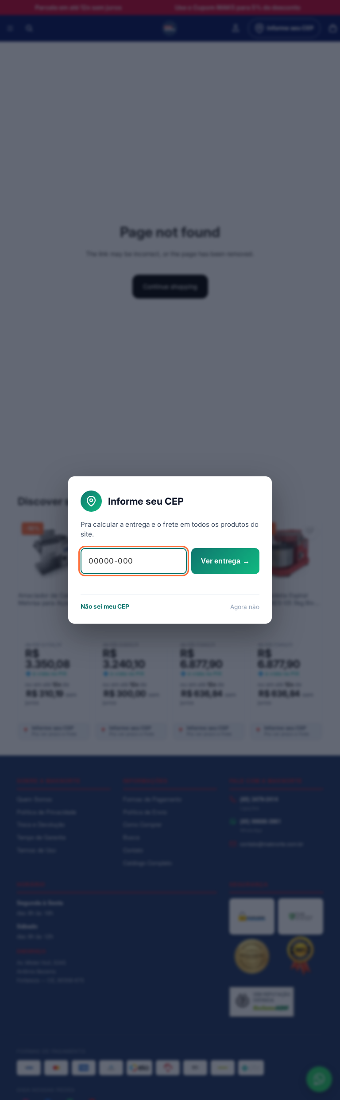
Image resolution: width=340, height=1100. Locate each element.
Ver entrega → (225, 561)
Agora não (244, 606)
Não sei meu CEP (105, 606)
